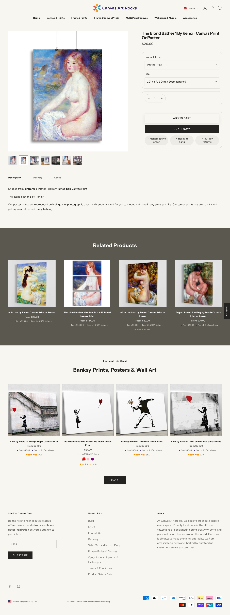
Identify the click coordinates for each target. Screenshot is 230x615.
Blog (91, 521)
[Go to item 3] (34, 160)
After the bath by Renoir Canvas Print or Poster (142, 314)
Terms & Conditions (100, 568)
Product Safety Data (100, 574)
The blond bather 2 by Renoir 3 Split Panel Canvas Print (87, 314)
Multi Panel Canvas (137, 18)
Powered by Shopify (101, 601)
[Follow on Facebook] (9, 586)
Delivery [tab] (37, 177)
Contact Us (94, 533)
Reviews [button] (227, 310)
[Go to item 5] (56, 160)
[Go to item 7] (77, 160)
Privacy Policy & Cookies (102, 551)
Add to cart (182, 118)
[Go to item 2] (23, 160)
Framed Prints (79, 18)
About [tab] (57, 177)
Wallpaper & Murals (165, 18)
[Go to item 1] (13, 160)
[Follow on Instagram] (18, 586)
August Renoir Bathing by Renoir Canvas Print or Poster (198, 314)
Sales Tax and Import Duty (104, 545)
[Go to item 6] (66, 160)
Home (36, 18)
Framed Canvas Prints (106, 18)
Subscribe (20, 555)
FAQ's (91, 527)
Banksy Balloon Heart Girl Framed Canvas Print (87, 443)
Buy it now (182, 129)
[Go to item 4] (45, 160)
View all (115, 480)
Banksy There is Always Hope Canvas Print (34, 441)
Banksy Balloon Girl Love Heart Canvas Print (196, 441)
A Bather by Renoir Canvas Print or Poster (31, 312)
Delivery (93, 539)
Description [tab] (14, 177)
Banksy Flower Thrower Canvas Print (142, 441)
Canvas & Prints (56, 18)
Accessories (190, 18)
